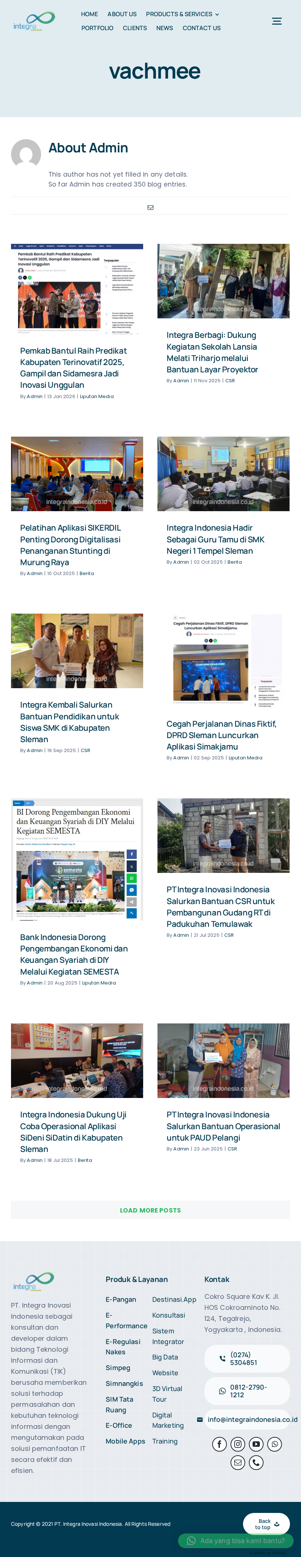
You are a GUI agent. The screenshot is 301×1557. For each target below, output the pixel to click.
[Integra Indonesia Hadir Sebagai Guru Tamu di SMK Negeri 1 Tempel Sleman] (223, 474)
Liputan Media (97, 396)
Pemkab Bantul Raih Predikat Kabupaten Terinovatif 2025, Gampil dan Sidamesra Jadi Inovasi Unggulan (73, 368)
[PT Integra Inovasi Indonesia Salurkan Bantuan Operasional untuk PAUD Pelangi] (223, 1060)
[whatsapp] (274, 1444)
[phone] (256, 1462)
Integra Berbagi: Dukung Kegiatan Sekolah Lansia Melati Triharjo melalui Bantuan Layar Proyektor (212, 352)
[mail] (238, 1462)
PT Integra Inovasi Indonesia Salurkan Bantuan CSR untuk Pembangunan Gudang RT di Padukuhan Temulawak (221, 906)
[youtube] (256, 1444)
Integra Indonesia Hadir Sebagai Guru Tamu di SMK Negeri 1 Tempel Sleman (215, 539)
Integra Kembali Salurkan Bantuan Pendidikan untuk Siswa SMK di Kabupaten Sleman (69, 722)
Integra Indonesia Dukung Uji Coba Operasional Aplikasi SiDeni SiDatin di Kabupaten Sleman (73, 1132)
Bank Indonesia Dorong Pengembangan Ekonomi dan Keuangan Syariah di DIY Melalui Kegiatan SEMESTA (74, 954)
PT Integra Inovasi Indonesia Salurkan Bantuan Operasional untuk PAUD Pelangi (223, 1126)
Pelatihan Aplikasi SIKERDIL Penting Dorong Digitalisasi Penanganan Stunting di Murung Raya (70, 545)
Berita (87, 573)
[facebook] (219, 1444)
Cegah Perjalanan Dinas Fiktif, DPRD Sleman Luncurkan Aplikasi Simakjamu (222, 735)
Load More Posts (150, 1210)
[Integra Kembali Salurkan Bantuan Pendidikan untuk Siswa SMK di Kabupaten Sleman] (77, 651)
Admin (35, 396)
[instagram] (238, 1444)
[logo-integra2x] (34, 12)
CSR (230, 380)
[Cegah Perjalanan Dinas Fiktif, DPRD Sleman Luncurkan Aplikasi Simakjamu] (223, 660)
